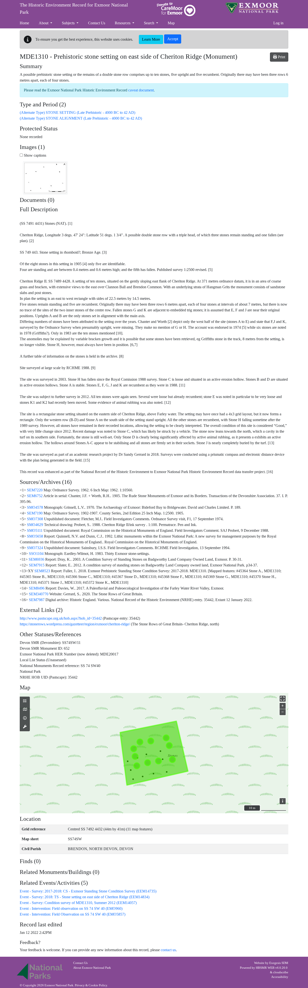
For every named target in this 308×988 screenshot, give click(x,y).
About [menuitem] (44, 23)
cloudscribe (280, 972)
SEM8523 (42, 571)
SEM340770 (38, 594)
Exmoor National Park (251, 7)
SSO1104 (36, 554)
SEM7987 (37, 600)
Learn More (151, 39)
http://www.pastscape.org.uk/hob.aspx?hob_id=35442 (61, 618)
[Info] (25, 718)
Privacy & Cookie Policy (91, 985)
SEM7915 (37, 565)
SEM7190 (35, 513)
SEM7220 (35, 490)
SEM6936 (36, 559)
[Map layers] (25, 701)
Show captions (34, 155)
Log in (278, 23)
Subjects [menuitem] (69, 23)
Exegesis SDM (278, 963)
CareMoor (176, 9)
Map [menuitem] (171, 23)
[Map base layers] (25, 709)
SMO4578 (35, 507)
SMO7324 (35, 548)
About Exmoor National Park (92, 967)
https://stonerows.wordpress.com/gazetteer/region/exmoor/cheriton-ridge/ (75, 624)
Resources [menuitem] (123, 23)
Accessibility (279, 977)
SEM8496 (37, 588)
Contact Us (80, 963)
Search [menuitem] (149, 23)
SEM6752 (35, 496)
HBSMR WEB (265, 967)
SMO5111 (35, 530)
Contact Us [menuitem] (96, 23)
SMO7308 (35, 519)
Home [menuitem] (24, 23)
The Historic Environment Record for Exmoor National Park (74, 8)
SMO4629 (35, 525)
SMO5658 (35, 536)
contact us (168, 950)
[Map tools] (25, 727)
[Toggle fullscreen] (283, 699)
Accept (172, 39)
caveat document (141, 90)
